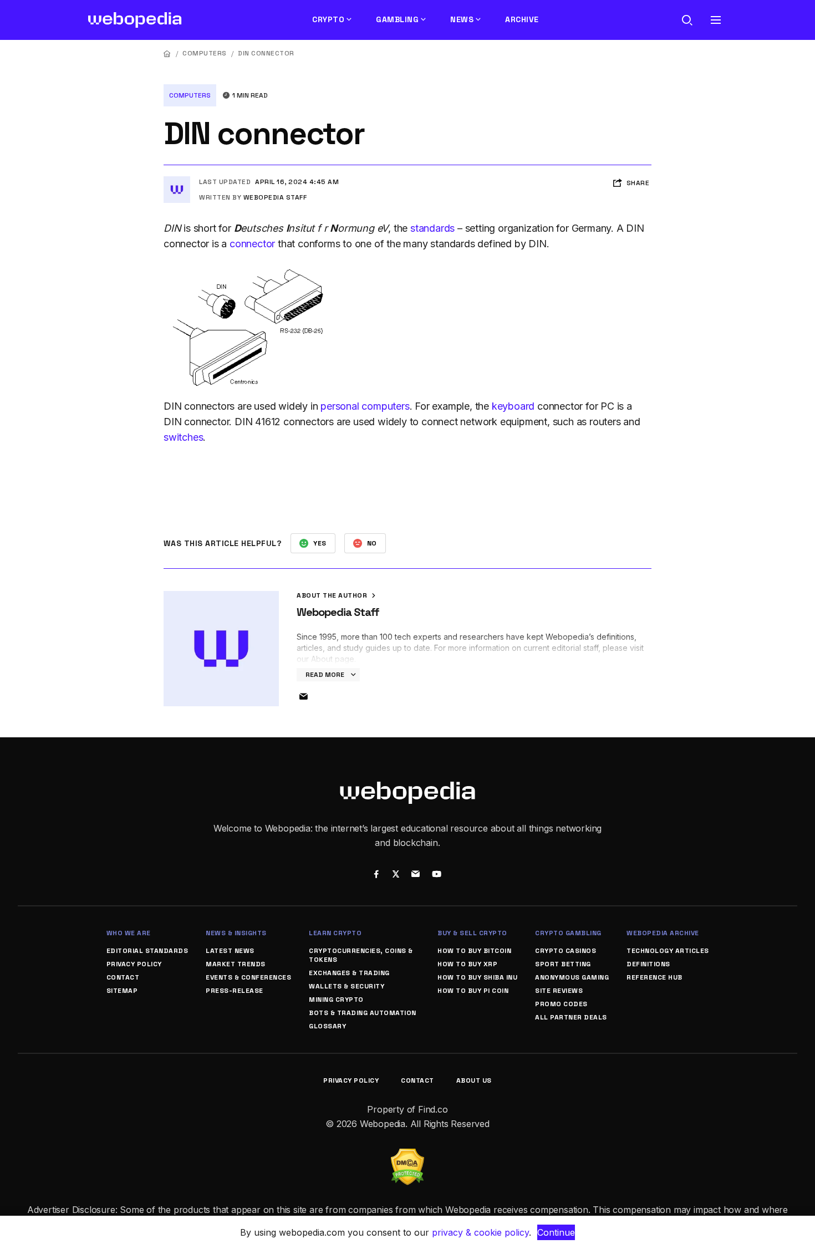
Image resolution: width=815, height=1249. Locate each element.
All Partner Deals (571, 1017)
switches (183, 437)
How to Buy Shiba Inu (477, 977)
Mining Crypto (336, 999)
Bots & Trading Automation (362, 1012)
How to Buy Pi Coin (472, 990)
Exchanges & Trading (349, 972)
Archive (522, 19)
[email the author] (303, 696)
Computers (204, 53)
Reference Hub (654, 977)
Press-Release (234, 990)
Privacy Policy (134, 964)
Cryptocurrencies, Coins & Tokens (361, 955)
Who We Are (128, 933)
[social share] (376, 875)
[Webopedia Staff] (177, 180)
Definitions (648, 964)
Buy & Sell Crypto (472, 933)
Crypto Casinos (565, 950)
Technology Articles (667, 950)
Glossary (327, 1026)
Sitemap (122, 990)
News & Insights (236, 933)
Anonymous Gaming (572, 977)
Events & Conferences (248, 977)
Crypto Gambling (568, 933)
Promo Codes (561, 1004)
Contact (123, 977)
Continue (556, 1232)
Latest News (230, 950)
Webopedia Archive (662, 933)
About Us (474, 1080)
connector (252, 243)
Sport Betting (563, 964)
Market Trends (236, 964)
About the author (333, 595)
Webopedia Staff (275, 197)
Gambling (397, 19)
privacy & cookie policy (480, 1232)
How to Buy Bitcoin (474, 950)
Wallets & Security (346, 986)
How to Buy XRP (467, 964)
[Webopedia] (135, 20)
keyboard (513, 406)
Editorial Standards (147, 950)
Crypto (328, 19)
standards (432, 228)
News (461, 19)
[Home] (167, 53)
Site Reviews (559, 990)
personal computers (364, 406)
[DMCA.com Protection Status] (407, 1155)
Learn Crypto (335, 933)
